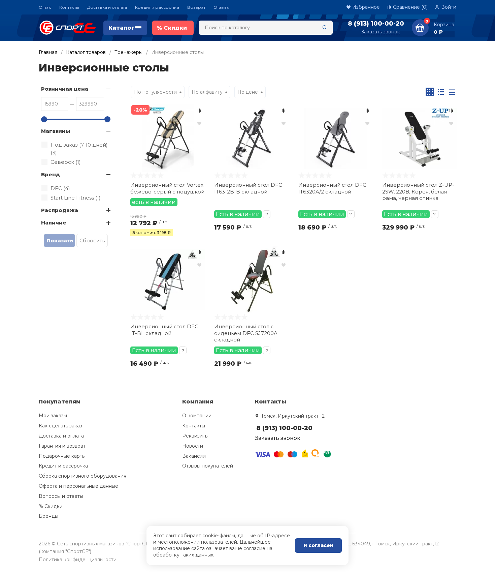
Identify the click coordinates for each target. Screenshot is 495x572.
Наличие (53, 222)
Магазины (55, 131)
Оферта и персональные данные (78, 486)
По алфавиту (207, 92)
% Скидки (51, 506)
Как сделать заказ (60, 426)
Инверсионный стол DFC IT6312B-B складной (248, 188)
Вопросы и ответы (61, 496)
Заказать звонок (380, 32)
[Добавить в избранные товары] (199, 123)
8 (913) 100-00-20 (376, 23)
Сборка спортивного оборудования (82, 476)
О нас (45, 7)
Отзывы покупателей (207, 466)
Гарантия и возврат (62, 446)
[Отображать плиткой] (430, 92)
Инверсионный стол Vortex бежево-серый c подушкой (167, 188)
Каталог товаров (86, 52)
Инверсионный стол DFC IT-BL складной (164, 329)
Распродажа (59, 210)
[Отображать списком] (441, 92)
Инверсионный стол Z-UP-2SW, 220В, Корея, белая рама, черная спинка (418, 191)
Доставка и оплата (107, 7)
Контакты (69, 7)
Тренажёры (128, 52)
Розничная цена (64, 89)
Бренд (50, 174)
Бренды (48, 516)
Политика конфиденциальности (78, 559)
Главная (48, 52)
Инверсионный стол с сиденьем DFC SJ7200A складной (245, 333)
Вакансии (194, 456)
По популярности (155, 92)
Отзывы (221, 7)
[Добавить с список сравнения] (199, 110)
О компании (196, 416)
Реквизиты (195, 436)
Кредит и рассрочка (157, 7)
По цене (247, 92)
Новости (192, 446)
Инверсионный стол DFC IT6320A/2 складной (332, 188)
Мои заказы (53, 416)
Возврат (196, 7)
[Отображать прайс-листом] (452, 92)
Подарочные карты (62, 456)
